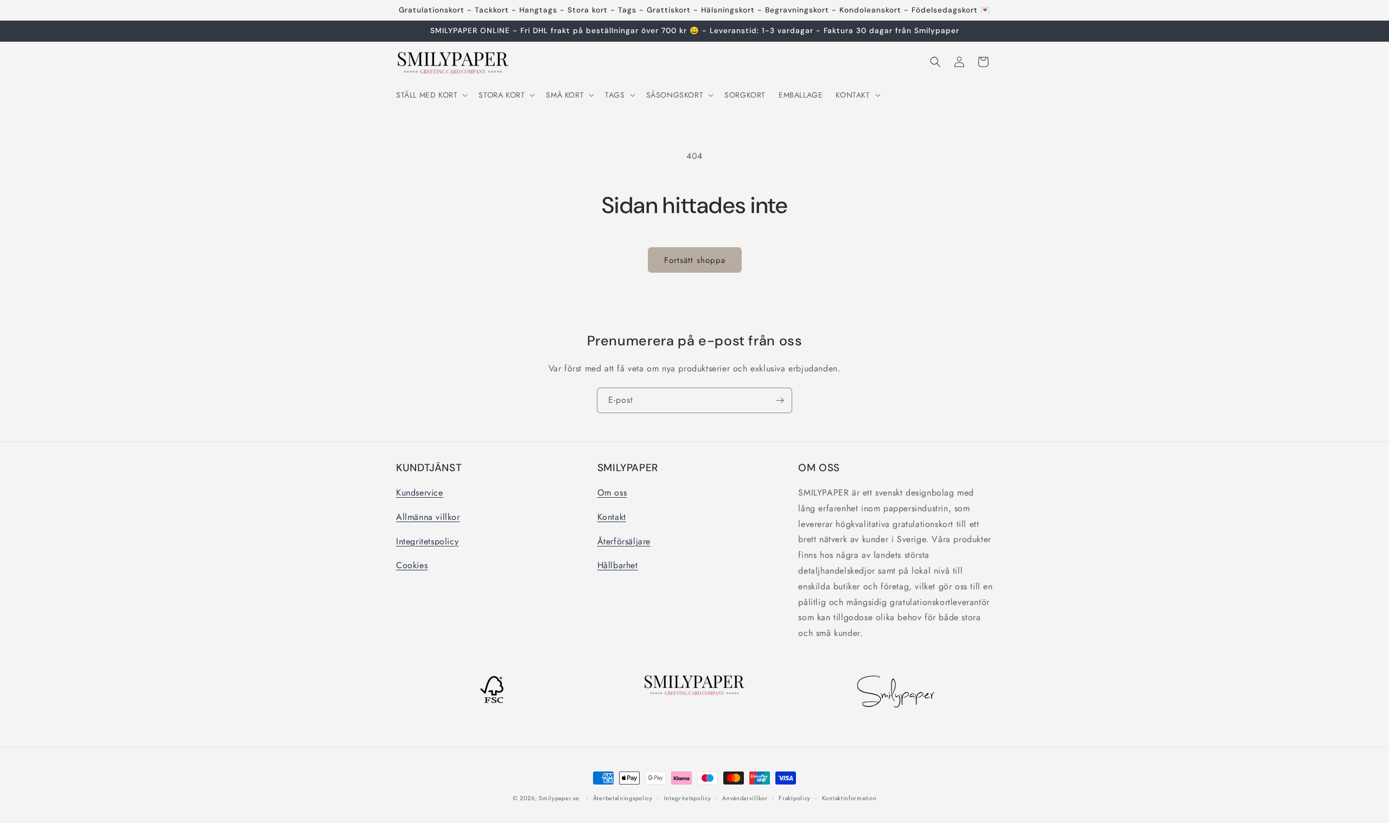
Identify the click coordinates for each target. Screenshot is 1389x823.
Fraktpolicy (795, 798)
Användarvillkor (745, 798)
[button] (431, 94)
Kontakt (611, 517)
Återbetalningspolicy (623, 798)
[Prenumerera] (780, 400)
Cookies (412, 565)
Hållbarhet (617, 565)
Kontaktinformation (849, 798)
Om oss (612, 492)
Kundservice (419, 492)
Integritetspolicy (427, 541)
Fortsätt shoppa (694, 260)
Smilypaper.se (559, 798)
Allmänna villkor (428, 517)
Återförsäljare (624, 541)
